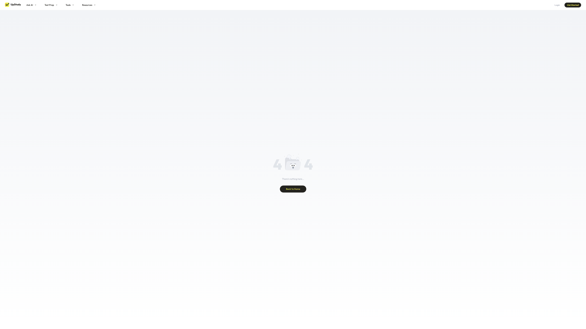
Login (557, 5)
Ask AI (29, 5)
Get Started (573, 5)
